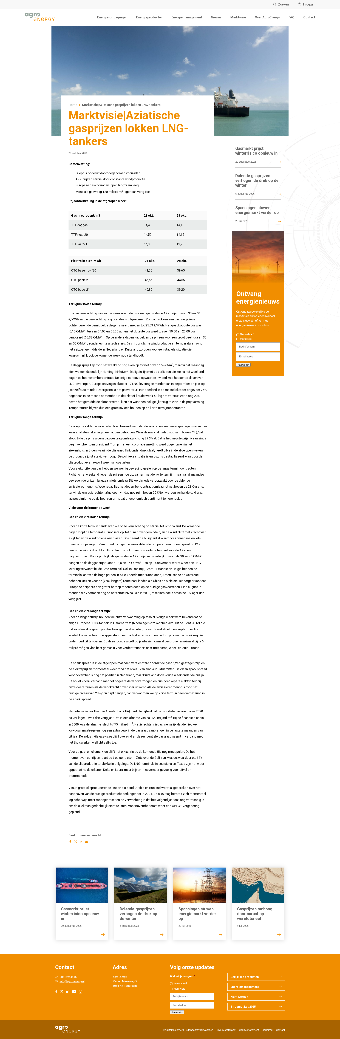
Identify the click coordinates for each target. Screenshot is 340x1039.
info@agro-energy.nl (72, 981)
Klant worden (239, 996)
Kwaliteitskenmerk (173, 1030)
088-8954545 (68, 977)
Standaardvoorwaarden (199, 1030)
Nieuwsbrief (247, 334)
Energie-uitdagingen (112, 17)
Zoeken (283, 4)
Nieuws (216, 17)
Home (73, 105)
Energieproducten (149, 17)
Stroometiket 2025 (243, 1006)
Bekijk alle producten (245, 977)
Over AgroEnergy (267, 17)
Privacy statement (226, 1030)
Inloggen (309, 4)
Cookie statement (249, 1030)
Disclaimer (267, 1030)
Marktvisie (238, 17)
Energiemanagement (186, 17)
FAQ (291, 17)
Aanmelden (243, 364)
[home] (40, 17)
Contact (309, 17)
